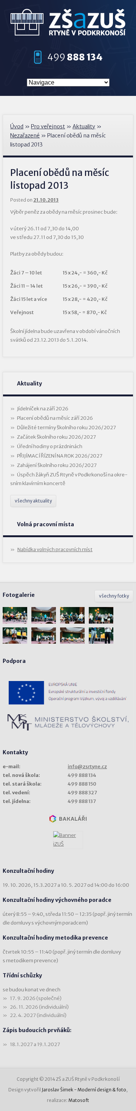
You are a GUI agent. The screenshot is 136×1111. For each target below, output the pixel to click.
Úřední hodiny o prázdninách (49, 446)
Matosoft (78, 1100)
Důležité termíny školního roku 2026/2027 (66, 427)
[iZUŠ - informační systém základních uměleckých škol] (68, 840)
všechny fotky (114, 596)
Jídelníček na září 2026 (42, 408)
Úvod (16, 126)
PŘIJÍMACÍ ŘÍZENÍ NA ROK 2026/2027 (59, 456)
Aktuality (84, 126)
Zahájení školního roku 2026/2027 (57, 465)
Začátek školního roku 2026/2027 (56, 437)
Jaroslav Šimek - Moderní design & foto (84, 1090)
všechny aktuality (33, 501)
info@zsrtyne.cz (87, 766)
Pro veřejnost (48, 126)
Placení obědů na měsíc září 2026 (55, 418)
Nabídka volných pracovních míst (55, 549)
